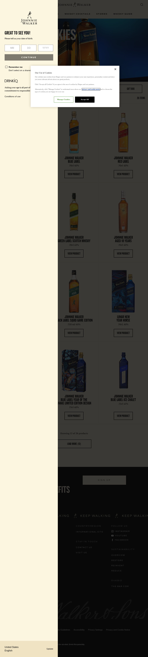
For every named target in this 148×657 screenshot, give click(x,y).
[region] (75, 86)
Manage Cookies (63, 99)
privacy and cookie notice (91, 89)
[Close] (115, 69)
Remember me (16, 67)
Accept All (85, 99)
